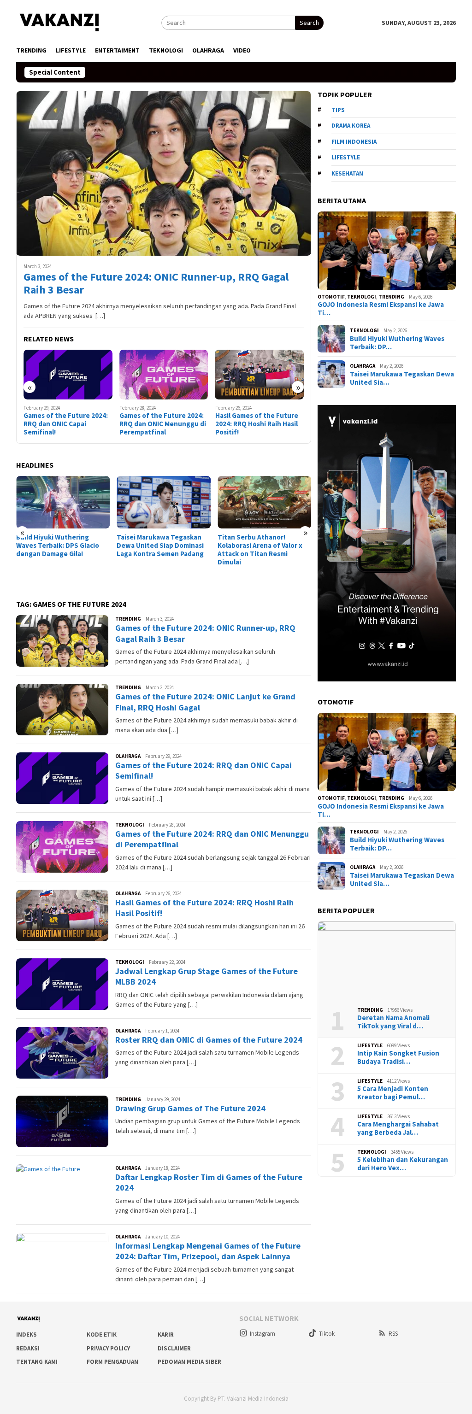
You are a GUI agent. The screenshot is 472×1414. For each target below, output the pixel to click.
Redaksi (28, 1348)
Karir (166, 1334)
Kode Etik (102, 1334)
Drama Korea (350, 125)
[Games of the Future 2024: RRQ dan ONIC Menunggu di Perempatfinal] (68, 374)
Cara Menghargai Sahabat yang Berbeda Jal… (398, 1128)
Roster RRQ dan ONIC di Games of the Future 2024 (208, 1039)
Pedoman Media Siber (189, 1362)
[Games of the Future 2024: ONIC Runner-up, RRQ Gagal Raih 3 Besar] (163, 173)
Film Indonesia (354, 142)
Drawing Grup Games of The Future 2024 (190, 1108)
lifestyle (345, 157)
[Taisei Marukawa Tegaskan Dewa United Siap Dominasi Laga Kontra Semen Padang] (63, 502)
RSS (393, 1334)
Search (309, 22)
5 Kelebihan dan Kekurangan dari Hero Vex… (402, 1164)
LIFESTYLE (370, 1045)
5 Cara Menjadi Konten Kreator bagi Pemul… (392, 1093)
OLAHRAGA (128, 756)
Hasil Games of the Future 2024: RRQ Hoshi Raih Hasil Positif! (160, 423)
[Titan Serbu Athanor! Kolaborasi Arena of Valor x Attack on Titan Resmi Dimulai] (163, 502)
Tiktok (327, 1334)
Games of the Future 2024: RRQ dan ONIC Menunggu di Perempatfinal (67, 423)
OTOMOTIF (331, 296)
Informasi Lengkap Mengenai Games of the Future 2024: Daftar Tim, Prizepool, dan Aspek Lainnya (208, 1250)
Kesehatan (347, 173)
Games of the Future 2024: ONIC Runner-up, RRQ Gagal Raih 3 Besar (156, 283)
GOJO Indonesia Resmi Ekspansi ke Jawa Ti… (381, 308)
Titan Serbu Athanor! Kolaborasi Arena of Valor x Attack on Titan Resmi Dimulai (159, 549)
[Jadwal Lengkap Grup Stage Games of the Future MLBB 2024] (259, 374)
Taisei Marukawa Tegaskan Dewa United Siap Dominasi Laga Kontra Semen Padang (59, 545)
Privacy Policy (108, 1348)
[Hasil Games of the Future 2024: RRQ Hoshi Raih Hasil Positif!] (163, 374)
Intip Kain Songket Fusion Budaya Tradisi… (398, 1057)
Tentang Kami (37, 1362)
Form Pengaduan (112, 1362)
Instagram (262, 1334)
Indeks (26, 1334)
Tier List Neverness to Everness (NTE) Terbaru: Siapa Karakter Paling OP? (258, 493)
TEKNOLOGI (129, 824)
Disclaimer (174, 1348)
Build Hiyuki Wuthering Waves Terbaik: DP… (397, 342)
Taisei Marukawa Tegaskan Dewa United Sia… (402, 378)
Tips (338, 110)
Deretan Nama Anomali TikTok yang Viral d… (393, 1022)
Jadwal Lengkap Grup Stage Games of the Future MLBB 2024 (258, 423)
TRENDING (128, 619)
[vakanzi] (60, 22)
